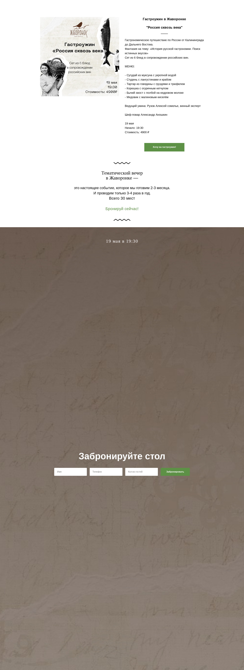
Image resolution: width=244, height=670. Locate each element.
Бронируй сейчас (121, 209)
